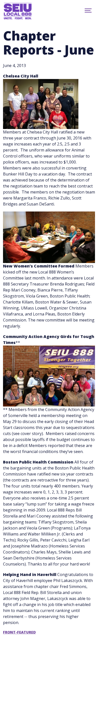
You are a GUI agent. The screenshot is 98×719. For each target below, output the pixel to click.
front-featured (19, 632)
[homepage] (23, 11)
